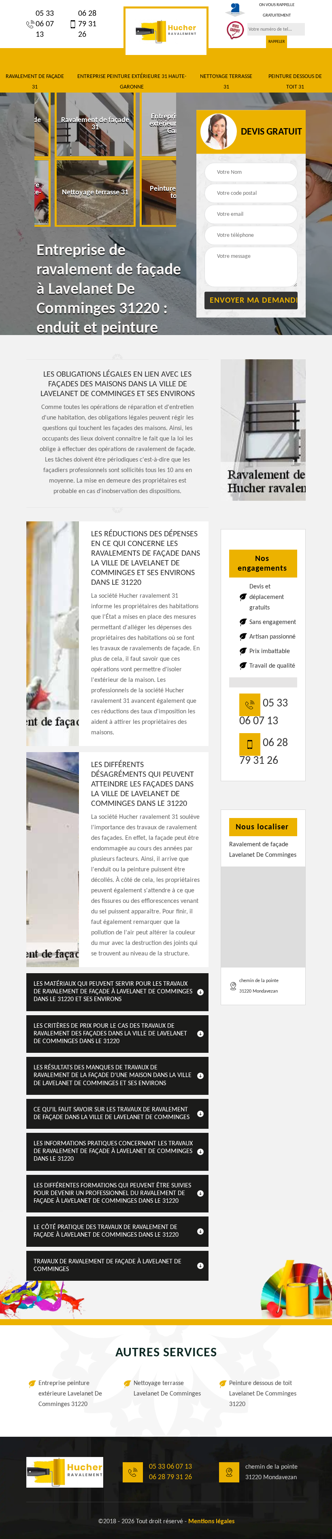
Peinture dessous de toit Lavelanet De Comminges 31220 (262, 1394)
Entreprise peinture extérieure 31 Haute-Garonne (131, 82)
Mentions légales (211, 1521)
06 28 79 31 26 (87, 24)
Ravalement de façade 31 (35, 82)
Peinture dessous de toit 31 (295, 82)
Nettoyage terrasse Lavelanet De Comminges (167, 1388)
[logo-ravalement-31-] (166, 31)
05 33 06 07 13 (45, 24)
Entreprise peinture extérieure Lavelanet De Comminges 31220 (70, 1394)
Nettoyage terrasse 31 (226, 82)
